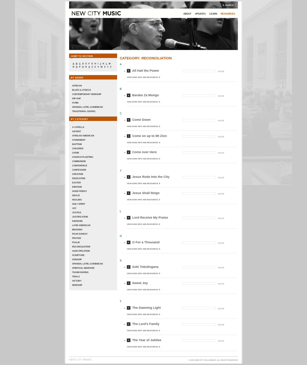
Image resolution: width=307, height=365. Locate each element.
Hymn (75, 103)
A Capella (78, 127)
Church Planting (82, 157)
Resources (228, 13)
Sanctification (81, 251)
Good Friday (79, 191)
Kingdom (77, 221)
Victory (77, 281)
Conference (79, 165)
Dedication (78, 178)
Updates (200, 13)
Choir (75, 153)
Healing (77, 200)
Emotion (77, 187)
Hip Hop (76, 98)
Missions (77, 229)
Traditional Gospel (84, 111)
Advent (76, 131)
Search (229, 5)
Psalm (76, 242)
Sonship (77, 259)
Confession (79, 170)
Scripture (78, 255)
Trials (76, 276)
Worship (77, 285)
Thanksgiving (80, 272)
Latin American (81, 225)
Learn (213, 13)
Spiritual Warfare (83, 268)
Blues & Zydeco (81, 90)
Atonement (78, 140)
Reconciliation (81, 246)
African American (83, 135)
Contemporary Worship (86, 94)
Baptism (77, 144)
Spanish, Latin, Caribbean (87, 107)
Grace (76, 195)
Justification (80, 217)
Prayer (76, 238)
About (187, 13)
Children (77, 148)
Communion (79, 161)
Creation (77, 174)
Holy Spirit (78, 204)
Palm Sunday (80, 234)
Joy (74, 208)
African (77, 85)
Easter (76, 182)
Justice (76, 212)
